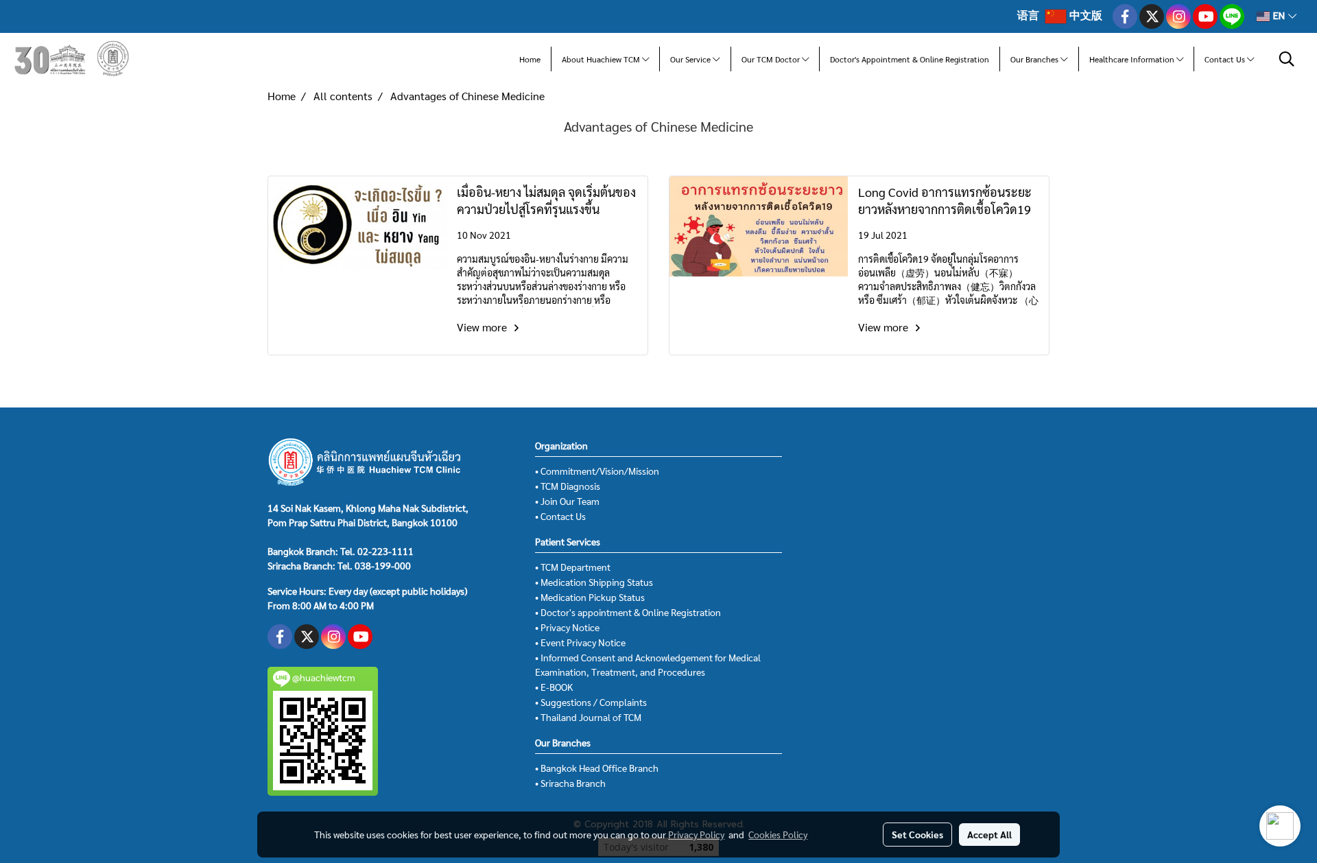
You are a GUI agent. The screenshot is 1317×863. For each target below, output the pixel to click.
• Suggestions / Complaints (591, 702)
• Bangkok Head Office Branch (596, 767)
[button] (1287, 59)
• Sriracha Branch (570, 783)
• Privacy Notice (567, 627)
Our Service (691, 59)
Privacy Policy (696, 834)
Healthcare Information (1132, 59)
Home (530, 59)
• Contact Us (560, 516)
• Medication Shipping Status (594, 582)
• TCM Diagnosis (567, 486)
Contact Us (1226, 59)
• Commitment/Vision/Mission (597, 470)
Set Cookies (917, 834)
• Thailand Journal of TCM (588, 717)
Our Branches (1035, 59)
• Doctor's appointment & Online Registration (628, 612)
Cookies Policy (777, 834)
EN (1279, 16)
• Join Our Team (567, 501)
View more (483, 327)
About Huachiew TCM (602, 59)
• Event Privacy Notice (580, 642)
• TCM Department (572, 566)
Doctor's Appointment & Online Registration (909, 59)
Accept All (989, 834)
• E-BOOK (554, 687)
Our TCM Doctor (771, 59)
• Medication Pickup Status (590, 597)
